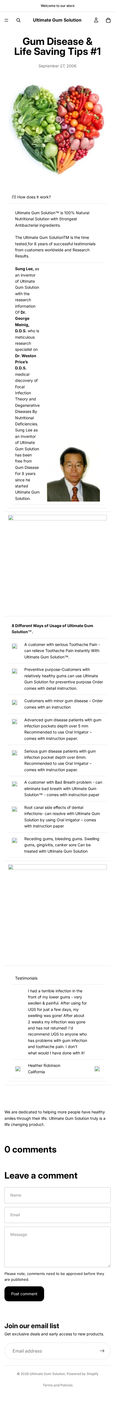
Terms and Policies (58, 1385)
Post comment (24, 1293)
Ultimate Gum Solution (47, 1374)
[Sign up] (102, 1351)
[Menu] (6, 20)
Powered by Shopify (83, 1374)
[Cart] (108, 20)
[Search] (18, 20)
